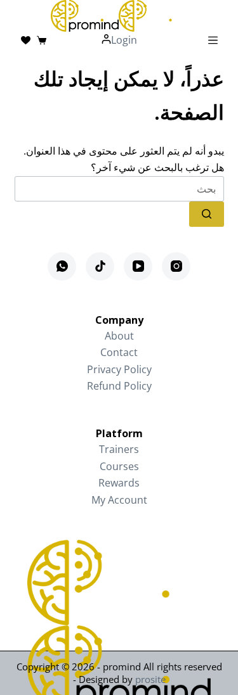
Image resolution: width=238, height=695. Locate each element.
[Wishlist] (25, 40)
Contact (119, 352)
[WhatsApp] (62, 266)
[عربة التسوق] (41, 40)
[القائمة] (213, 40)
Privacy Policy (119, 369)
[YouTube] (138, 266)
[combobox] (119, 188)
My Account (119, 500)
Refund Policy (119, 386)
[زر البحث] (206, 214)
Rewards (119, 483)
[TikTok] (100, 266)
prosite (150, 679)
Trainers (119, 449)
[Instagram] (176, 266)
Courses (119, 466)
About (119, 336)
